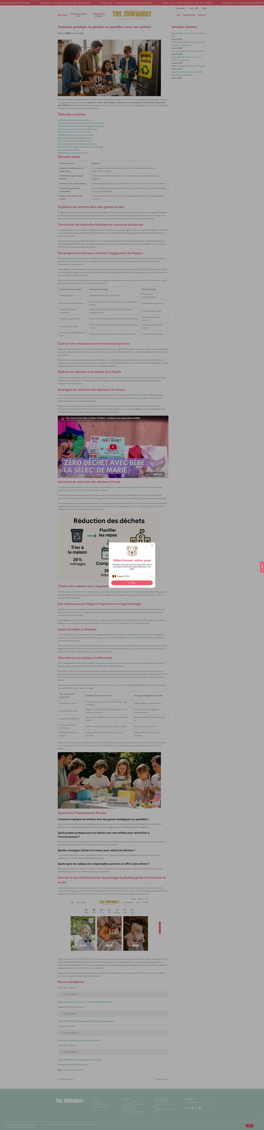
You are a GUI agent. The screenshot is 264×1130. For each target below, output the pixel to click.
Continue (132, 583)
